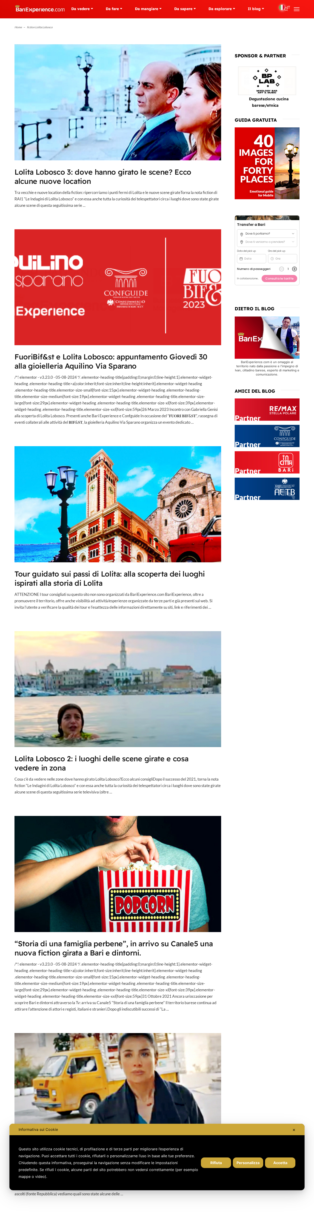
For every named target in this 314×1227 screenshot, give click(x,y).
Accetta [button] (280, 1162)
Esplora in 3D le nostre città (281, 98)
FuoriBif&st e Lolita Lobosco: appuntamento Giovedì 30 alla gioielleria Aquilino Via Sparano (110, 361)
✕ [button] (293, 1130)
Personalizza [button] (248, 1162)
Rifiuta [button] (216, 1162)
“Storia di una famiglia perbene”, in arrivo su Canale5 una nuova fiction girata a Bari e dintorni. (113, 948)
